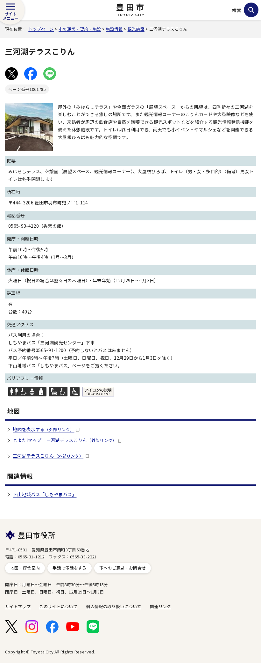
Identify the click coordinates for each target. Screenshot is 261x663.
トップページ (41, 29)
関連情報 (20, 476)
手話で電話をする (70, 568)
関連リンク (160, 606)
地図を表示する (43, 429)
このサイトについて (58, 606)
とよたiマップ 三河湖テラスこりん (65, 440)
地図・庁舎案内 (25, 568)
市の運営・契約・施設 (80, 29)
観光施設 (136, 29)
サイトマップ (18, 606)
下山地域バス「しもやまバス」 (44, 494)
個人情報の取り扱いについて (113, 606)
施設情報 (114, 29)
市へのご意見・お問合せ (122, 568)
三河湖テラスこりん (48, 456)
